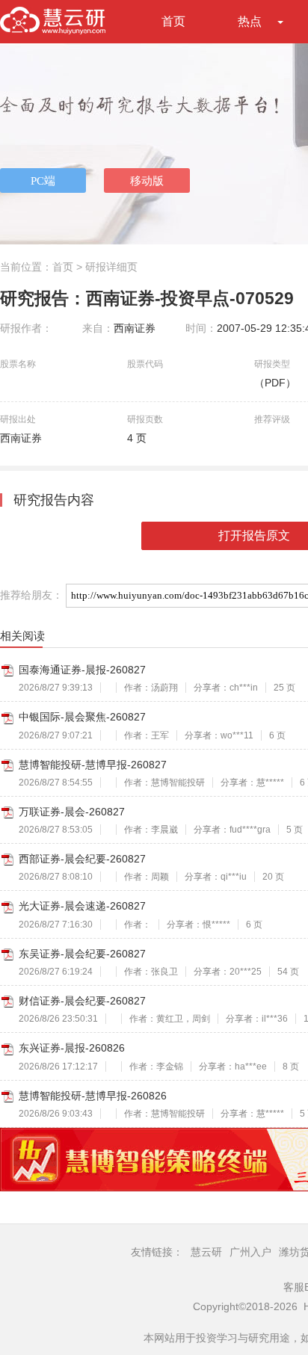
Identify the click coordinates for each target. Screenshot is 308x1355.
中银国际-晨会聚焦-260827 (82, 717)
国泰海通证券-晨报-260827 (82, 670)
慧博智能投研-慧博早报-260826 (93, 1096)
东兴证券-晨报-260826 (72, 1048)
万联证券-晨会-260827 (72, 812)
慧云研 (206, 1252)
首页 (173, 21)
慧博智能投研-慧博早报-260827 (93, 765)
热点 (250, 21)
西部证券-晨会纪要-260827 (82, 859)
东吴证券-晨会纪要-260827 (82, 954)
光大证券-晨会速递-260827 (82, 906)
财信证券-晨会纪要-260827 (82, 1001)
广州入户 (250, 1252)
